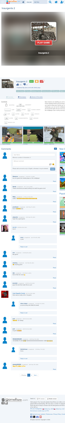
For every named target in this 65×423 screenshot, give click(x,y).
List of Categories (37, 409)
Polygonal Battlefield (6, 144)
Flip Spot (61, 176)
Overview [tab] (10, 97)
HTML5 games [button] (55, 91)
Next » (35, 375)
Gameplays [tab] (23, 97)
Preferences (49, 414)
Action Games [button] (20, 91)
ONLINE (30, 2)
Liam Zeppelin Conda (19, 293)
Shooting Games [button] (46, 91)
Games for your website (38, 414)
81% (31, 81)
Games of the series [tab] (37, 97)
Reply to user (24, 247)
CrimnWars (25, 144)
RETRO (37, 2)
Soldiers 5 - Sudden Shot (49, 144)
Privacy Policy (57, 414)
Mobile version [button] (53, 399)
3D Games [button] (27, 91)
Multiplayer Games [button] (36, 91)
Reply (54, 181)
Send (52, 169)
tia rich (15, 227)
